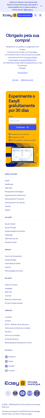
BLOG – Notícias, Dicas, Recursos (17, 324)
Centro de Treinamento (13, 256)
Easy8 (7, 180)
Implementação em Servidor (15, 231)
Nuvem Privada (10, 228)
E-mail (11, 116)
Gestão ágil (9, 184)
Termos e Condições (12, 335)
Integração (9, 235)
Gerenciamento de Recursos (15, 195)
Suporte (8, 267)
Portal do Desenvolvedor (14, 303)
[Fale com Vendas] (35, 15)
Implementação (10, 260)
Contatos (8, 317)
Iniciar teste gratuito (24, 15)
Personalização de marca (14, 271)
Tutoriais (15, 80)
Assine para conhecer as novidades (17, 328)
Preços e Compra (11, 285)
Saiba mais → (28, 10)
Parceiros (8, 332)
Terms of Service (21, 414)
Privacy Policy (7, 414)
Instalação (8, 288)
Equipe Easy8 (22, 73)
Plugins (7, 210)
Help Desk (8, 188)
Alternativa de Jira (11, 238)
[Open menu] (40, 15)
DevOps (8, 206)
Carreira (8, 321)
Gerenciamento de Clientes (15, 203)
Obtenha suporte (27, 80)
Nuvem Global (10, 224)
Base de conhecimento (13, 299)
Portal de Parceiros (11, 339)
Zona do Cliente (31, 57)
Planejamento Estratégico (14, 192)
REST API (8, 292)
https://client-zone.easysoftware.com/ (22, 60)
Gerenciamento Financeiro (14, 199)
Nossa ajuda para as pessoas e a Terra (18, 343)
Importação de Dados (13, 263)
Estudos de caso (11, 242)
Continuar (20, 127)
